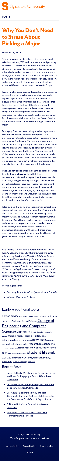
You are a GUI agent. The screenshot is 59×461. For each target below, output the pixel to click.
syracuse (25, 357)
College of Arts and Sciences (24, 321)
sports (10, 352)
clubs (10, 321)
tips (49, 358)
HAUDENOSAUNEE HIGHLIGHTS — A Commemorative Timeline (27, 414)
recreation (23, 344)
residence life (47, 344)
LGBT (24, 340)
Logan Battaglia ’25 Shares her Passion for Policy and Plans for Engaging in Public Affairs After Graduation (31, 376)
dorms (45, 332)
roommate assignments (10, 348)
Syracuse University (30, 434)
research (34, 344)
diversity (33, 332)
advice (15, 316)
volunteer (7, 361)
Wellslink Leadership (20, 362)
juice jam (18, 340)
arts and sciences (48, 316)
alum (20, 316)
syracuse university (39, 357)
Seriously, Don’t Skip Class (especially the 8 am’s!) (32, 292)
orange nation (51, 340)
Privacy (29, 451)
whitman (31, 361)
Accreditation (29, 446)
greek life (35, 335)
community (22, 331)
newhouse (39, 339)
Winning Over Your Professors (22, 297)
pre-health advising (10, 344)
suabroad (16, 357)
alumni (26, 316)
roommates (23, 347)
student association (20, 353)
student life (37, 352)
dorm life (40, 332)
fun (18, 335)
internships (8, 340)
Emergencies (46, 446)
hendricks (42, 336)
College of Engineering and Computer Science (28, 326)
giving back (25, 335)
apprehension (33, 316)
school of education (38, 347)
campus (4, 321)
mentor (29, 340)
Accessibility (12, 446)
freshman (12, 335)
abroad (6, 316)
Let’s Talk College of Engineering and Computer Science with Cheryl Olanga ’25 (30, 386)
